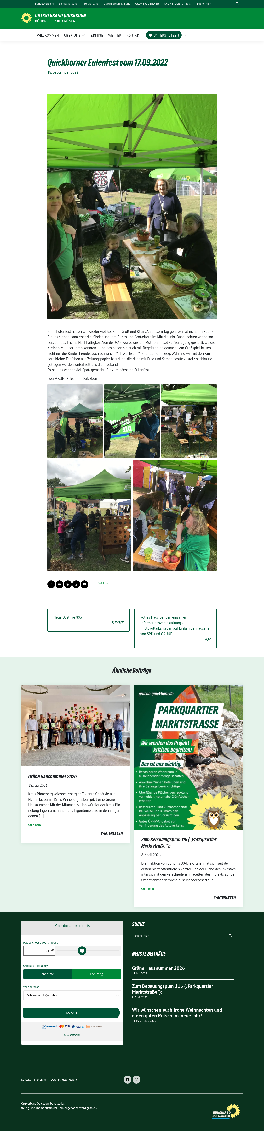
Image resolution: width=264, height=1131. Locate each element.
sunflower (51, 1108)
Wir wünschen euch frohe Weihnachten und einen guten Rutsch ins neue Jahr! (177, 1013)
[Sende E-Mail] (84, 584)
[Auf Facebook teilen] (51, 584)
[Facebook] (127, 1080)
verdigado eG (88, 1108)
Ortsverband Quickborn (60, 16)
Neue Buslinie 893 (88, 620)
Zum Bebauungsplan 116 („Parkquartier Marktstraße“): (172, 989)
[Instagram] (136, 1080)
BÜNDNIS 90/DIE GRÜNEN (55, 21)
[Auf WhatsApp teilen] (76, 584)
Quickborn (104, 583)
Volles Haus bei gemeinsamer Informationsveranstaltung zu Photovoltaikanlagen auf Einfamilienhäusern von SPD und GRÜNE (175, 628)
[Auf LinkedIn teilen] (59, 584)
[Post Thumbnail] (75, 725)
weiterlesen (112, 833)
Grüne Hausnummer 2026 (52, 776)
